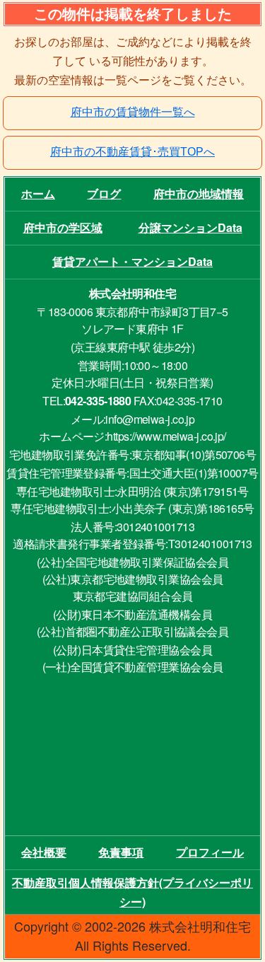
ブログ (104, 193)
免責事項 (120, 852)
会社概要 (43, 852)
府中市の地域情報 (198, 193)
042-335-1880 (98, 401)
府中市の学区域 (62, 227)
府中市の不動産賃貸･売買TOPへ (132, 152)
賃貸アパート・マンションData (132, 261)
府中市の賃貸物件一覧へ (133, 112)
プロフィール (210, 852)
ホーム (38, 193)
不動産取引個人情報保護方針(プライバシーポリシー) (132, 892)
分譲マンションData (190, 227)
